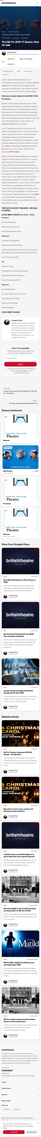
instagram (6, 1109)
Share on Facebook (26, 59)
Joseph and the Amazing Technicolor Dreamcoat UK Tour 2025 (18, 692)
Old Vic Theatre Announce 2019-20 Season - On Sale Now (17, 753)
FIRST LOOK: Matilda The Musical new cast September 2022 (18, 964)
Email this (11, 64)
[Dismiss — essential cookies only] (37, 1123)
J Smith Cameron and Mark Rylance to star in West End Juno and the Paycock (19, 855)
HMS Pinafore (14, 152)
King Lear (6, 534)
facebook (16, 1109)
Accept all (14, 1132)
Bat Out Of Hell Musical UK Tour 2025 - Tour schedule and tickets (19, 635)
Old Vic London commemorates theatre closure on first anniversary (19, 1020)
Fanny (7, 146)
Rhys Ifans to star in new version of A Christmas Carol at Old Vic (18, 810)
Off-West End (8, 447)
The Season (7, 504)
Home (4, 32)
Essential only (31, 1132)
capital (36, 194)
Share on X (11, 59)
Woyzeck (5, 124)
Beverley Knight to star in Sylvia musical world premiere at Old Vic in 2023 (19, 909)
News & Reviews (13, 32)
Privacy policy (22, 371)
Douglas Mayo (16, 320)
